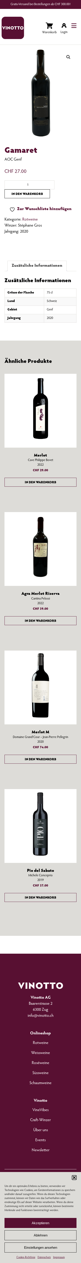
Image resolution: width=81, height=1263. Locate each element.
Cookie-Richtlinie (25, 1257)
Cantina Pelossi (40, 598)
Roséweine (40, 1063)
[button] (74, 1177)
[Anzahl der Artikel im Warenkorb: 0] (49, 29)
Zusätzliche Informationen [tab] (37, 266)
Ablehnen (40, 1235)
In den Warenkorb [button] (40, 482)
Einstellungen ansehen (40, 1247)
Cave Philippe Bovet (40, 460)
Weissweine (40, 1053)
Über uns (40, 1130)
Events (40, 1140)
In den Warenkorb (27, 194)
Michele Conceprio (40, 875)
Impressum (59, 1257)
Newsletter (41, 1150)
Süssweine (40, 1073)
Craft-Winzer (40, 1120)
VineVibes (40, 1110)
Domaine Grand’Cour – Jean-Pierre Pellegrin (40, 737)
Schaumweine (40, 1083)
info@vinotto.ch (41, 1016)
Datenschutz (44, 1257)
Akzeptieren (40, 1223)
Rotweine (30, 220)
